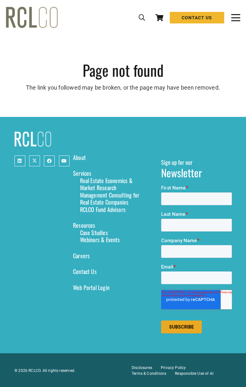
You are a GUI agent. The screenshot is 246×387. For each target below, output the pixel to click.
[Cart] (159, 17)
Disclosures (142, 367)
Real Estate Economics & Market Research (106, 184)
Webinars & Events (100, 239)
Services (82, 173)
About (79, 157)
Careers (81, 255)
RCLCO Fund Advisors (103, 209)
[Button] (19, 160)
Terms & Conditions (149, 373)
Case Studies (94, 232)
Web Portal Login (91, 287)
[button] (142, 18)
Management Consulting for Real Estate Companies (110, 199)
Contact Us (85, 271)
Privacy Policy (173, 367)
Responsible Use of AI (194, 373)
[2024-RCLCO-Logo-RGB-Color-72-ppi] (32, 17)
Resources (84, 225)
